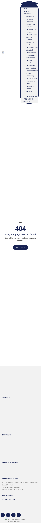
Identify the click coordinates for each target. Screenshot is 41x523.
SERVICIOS (27, 14)
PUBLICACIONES (29, 99)
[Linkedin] (8, 515)
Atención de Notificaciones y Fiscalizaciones (31, 52)
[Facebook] (3, 515)
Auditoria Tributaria (31, 96)
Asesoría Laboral (31, 68)
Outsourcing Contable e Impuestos (30, 19)
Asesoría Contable (31, 34)
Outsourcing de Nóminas (30, 25)
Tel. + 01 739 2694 (8, 499)
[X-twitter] (13, 515)
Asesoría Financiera (29, 38)
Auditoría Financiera (29, 92)
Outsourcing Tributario (30, 44)
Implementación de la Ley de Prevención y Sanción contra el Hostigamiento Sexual (32, 77)
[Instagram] (19, 515)
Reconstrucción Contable (31, 31)
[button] (29, 3)
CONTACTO (27, 101)
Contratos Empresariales (30, 64)
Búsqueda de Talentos (30, 87)
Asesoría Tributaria (32, 47)
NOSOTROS (27, 11)
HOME (26, 9)
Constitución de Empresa (31, 59)
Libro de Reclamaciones (16, 519)
